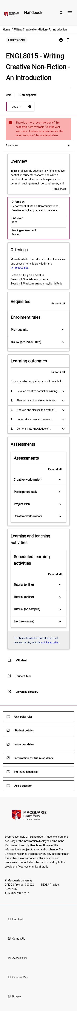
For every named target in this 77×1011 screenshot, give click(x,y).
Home (6, 29)
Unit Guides (21, 267)
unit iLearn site (49, 642)
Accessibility (19, 957)
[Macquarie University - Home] (11, 14)
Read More (59, 189)
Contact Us (18, 938)
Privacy (16, 996)
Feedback (18, 919)
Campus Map (20, 977)
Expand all (58, 303)
